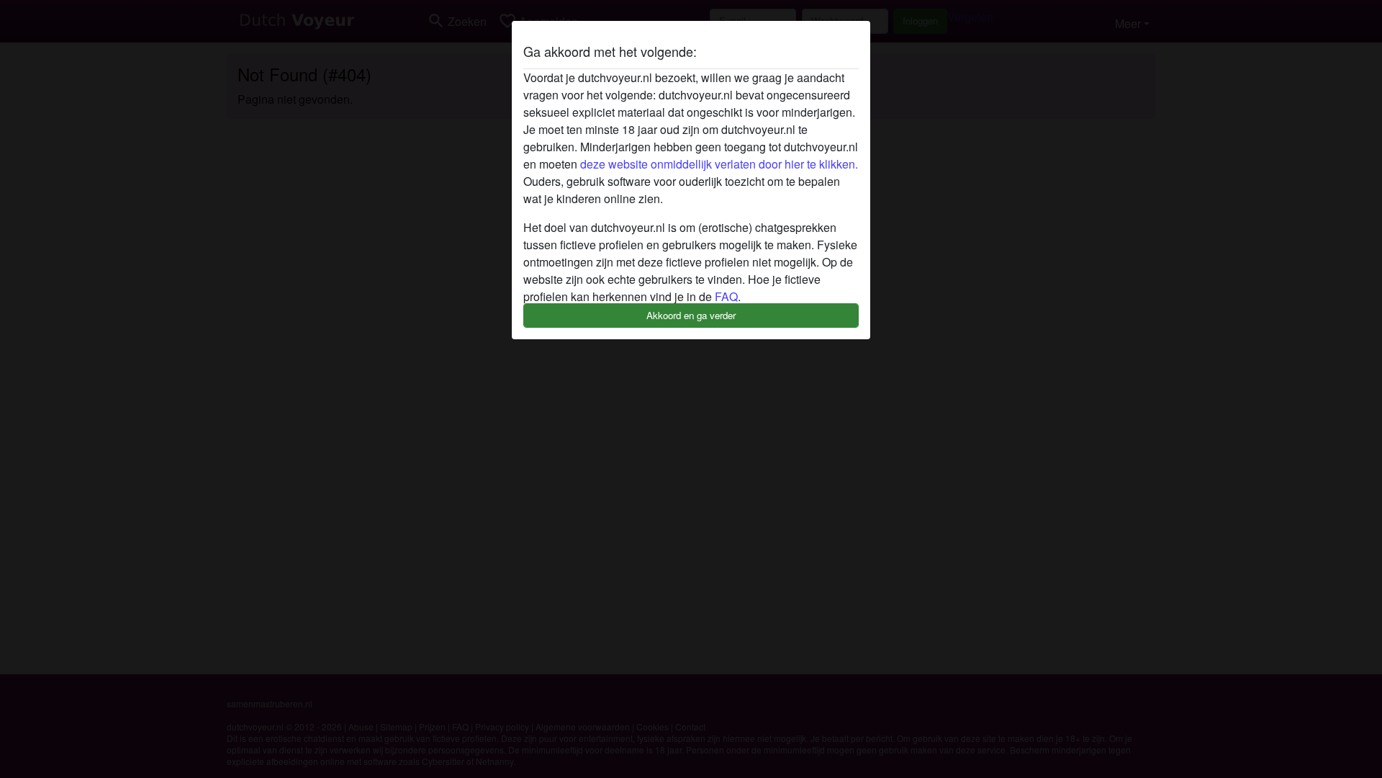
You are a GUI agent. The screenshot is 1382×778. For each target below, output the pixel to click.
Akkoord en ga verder (691, 315)
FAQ (726, 296)
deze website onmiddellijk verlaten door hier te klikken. (719, 164)
